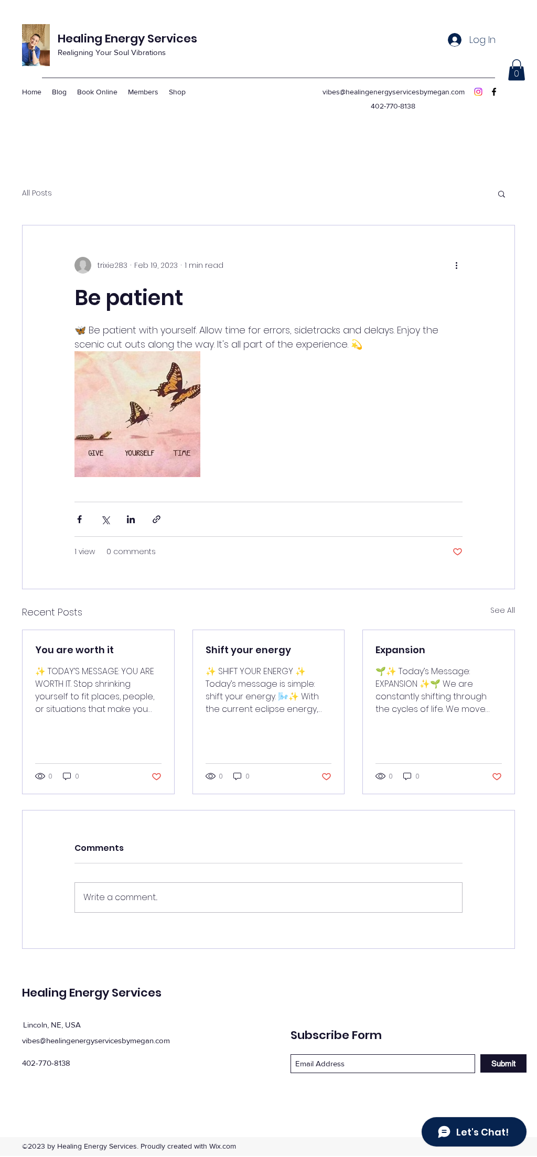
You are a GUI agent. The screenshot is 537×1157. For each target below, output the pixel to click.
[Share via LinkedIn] (131, 519)
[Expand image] (137, 414)
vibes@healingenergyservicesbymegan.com (394, 92)
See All (502, 610)
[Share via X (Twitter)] (105, 519)
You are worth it (74, 649)
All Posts (37, 193)
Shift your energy (248, 649)
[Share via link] (157, 519)
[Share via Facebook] (79, 519)
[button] (516, 70)
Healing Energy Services (127, 38)
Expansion (400, 649)
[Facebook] (494, 91)
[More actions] (456, 265)
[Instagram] (478, 91)
